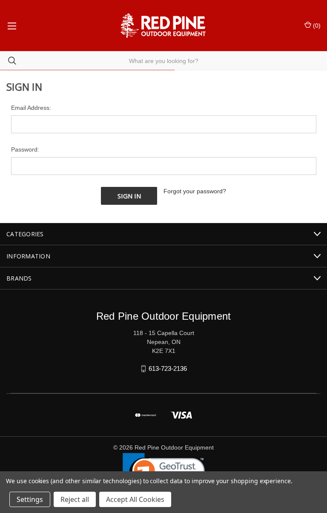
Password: (25, 149)
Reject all (74, 499)
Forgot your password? (195, 191)
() (316, 25)
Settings (30, 499)
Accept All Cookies (135, 499)
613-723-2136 (168, 368)
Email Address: (31, 107)
